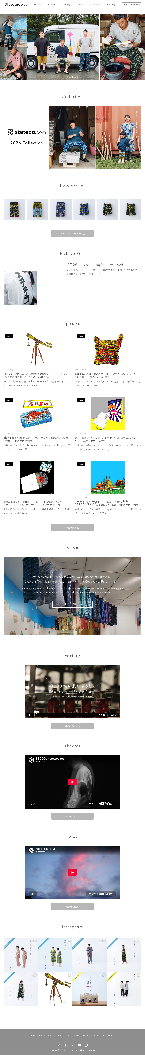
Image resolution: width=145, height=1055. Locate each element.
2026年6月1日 (10, 434)
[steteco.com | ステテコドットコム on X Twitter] (72, 1045)
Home (33, 1036)
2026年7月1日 (81, 370)
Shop (80, 5)
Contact (96, 1036)
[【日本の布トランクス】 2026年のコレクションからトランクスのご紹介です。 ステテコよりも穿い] (89, 989)
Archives (95, 5)
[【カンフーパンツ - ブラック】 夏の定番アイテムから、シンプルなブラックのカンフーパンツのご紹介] (124, 989)
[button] (72, 47)
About (51, 5)
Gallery (66, 5)
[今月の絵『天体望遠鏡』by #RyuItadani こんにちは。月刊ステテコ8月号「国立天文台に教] (55, 989)
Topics (37, 5)
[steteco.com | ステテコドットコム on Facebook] (66, 1045)
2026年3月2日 (81, 497)
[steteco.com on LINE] (86, 1045)
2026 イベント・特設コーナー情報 (95, 265)
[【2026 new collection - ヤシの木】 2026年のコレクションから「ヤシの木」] (89, 955)
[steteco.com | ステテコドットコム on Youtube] (79, 1045)
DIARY (9, 336)
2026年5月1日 (81, 434)
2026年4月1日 (10, 497)
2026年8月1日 (10, 370)
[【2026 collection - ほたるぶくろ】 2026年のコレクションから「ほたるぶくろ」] (21, 989)
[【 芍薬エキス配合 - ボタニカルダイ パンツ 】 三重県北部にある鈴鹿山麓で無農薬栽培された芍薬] (21, 955)
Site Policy (107, 1036)
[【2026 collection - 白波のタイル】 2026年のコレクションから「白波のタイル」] (55, 955)
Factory (111, 5)
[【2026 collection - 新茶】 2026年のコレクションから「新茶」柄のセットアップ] (124, 955)
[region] (72, 47)
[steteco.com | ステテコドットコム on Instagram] (59, 1045)
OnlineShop (133, 5)
